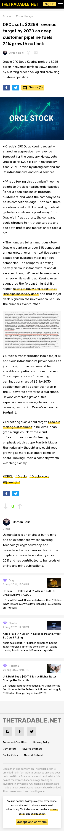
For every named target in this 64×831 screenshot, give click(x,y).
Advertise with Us (32, 749)
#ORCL (8, 476)
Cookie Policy (10, 755)
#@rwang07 (11, 482)
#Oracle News (39, 476)
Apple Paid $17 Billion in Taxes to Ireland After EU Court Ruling (32, 635)
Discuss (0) (35, 87)
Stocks (7, 16)
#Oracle (21, 476)
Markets (14, 666)
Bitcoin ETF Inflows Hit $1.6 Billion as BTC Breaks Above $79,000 (29, 593)
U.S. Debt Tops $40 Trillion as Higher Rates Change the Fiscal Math (30, 678)
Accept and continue (32, 822)
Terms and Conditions (15, 742)
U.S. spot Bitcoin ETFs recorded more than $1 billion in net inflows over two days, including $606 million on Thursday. (32, 604)
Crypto (13, 580)
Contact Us (9, 749)
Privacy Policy (41, 742)
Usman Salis (16, 52)
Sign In (49, 4)
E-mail (6, 528)
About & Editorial (33, 755)
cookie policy (38, 813)
